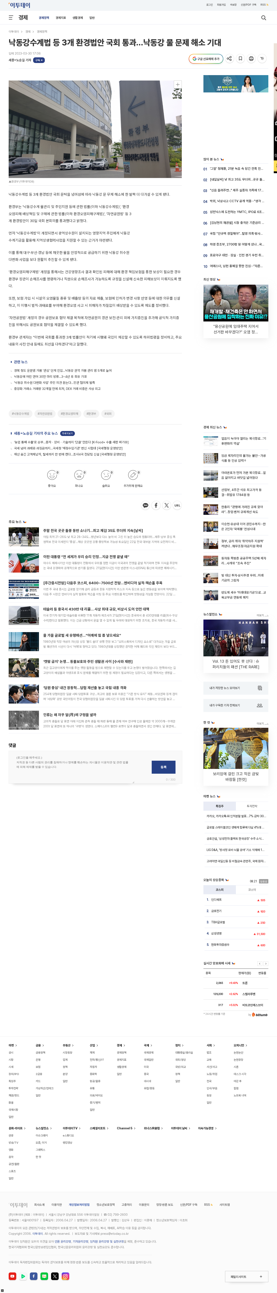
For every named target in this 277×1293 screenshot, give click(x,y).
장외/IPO (14, 1074)
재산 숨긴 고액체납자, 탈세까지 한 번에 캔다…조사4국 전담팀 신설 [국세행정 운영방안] (70, 454)
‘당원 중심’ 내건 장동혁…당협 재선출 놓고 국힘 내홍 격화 (85, 688)
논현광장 (238, 1059)
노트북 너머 (240, 1095)
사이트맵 (224, 1204)
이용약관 (57, 1204)
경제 (23, 17)
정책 (65, 1067)
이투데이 (14, 31)
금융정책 (40, 1052)
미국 (146, 1067)
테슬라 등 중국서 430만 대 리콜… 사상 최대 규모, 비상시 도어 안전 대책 (96, 609)
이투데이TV (70, 1128)
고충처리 (127, 1204)
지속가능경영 (206, 1128)
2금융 (39, 1074)
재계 (92, 1052)
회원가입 (221, 4)
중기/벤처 (95, 1102)
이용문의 (144, 1204)
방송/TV (13, 1142)
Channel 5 (124, 1128)
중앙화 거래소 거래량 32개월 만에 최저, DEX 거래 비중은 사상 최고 (57, 389)
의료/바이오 (96, 1095)
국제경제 (148, 1052)
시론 (236, 1067)
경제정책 (44, 17)
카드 (38, 1081)
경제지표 (61, 17)
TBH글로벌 (218, 922)
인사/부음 (212, 1088)
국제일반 (148, 1059)
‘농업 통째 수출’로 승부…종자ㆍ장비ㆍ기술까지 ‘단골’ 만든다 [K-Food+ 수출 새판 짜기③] (71, 442)
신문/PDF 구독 (248, 4)
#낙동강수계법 (20, 413)
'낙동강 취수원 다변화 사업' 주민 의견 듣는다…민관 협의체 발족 (54, 383)
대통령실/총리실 (184, 1052)
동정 (209, 1095)
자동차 (93, 1067)
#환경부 (91, 413)
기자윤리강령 (80, 1241)
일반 (92, 17)
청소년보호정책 (106, 1204)
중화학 (93, 1074)
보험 (38, 1067)
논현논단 (238, 1052)
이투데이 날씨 (179, 1128)
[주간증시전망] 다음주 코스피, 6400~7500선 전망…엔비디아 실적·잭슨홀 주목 (103, 583)
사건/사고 (212, 1067)
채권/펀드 (14, 1095)
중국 (146, 1074)
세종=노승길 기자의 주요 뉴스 (36, 433)
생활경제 (77, 17)
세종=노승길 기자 (20, 60)
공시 (11, 1052)
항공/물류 (95, 1081)
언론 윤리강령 (63, 1241)
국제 (146, 1045)
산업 (92, 1045)
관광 (11, 1135)
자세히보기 (67, 433)
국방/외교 (180, 1067)
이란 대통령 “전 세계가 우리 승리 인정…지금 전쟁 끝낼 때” (86, 557)
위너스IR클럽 (152, 1128)
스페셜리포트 (97, 1128)
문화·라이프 (16, 1128)
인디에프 (216, 899)
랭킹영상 (67, 1142)
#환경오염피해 (69, 413)
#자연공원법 (45, 413)
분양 (65, 1074)
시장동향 (67, 1052)
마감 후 (238, 1081)
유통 (92, 1088)
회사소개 (39, 1204)
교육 (209, 1059)
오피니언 (239, 1045)
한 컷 (38, 1157)
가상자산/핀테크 (44, 1088)
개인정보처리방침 (79, 1204)
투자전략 (252, 806)
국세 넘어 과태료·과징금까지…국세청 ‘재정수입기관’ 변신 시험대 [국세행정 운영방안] (68, 448)
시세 (11, 1067)
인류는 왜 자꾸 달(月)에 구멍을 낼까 (69, 715)
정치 (177, 1045)
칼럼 (236, 1088)
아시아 (147, 1081)
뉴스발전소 (42, 1128)
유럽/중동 (149, 1088)
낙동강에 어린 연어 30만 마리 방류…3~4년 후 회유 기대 (50, 377)
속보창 (233, 4)
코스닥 (252, 889)
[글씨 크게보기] (262, 59)
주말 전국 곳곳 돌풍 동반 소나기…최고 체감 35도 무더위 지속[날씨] (93, 530)
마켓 (11, 1045)
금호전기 (216, 911)
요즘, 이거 (41, 1142)
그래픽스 (40, 1149)
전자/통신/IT (97, 1059)
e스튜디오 (68, 1135)
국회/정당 (180, 1059)
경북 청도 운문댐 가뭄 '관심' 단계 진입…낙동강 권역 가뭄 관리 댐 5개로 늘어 (63, 371)
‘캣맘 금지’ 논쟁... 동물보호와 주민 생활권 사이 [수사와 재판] (88, 661)
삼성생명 (216, 933)
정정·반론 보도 (164, 1204)
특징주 (220, 806)
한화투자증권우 (220, 944)
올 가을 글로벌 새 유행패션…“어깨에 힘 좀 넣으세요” (82, 635)
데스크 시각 (240, 1074)
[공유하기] (230, 59)
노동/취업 (212, 1074)
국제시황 (13, 1109)
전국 (209, 1081)
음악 (11, 1157)
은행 (38, 1059)
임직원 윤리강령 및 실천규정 (107, 1241)
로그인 (209, 4)
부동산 (67, 1045)
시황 (11, 1059)
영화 (11, 1149)
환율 (11, 1102)
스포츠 (12, 1171)
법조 (209, 1052)
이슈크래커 (42, 1135)
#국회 (108, 413)
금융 (38, 1045)
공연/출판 (14, 1164)
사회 (209, 1045)
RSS (263, 4)
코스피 (220, 889)
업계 (65, 1059)
